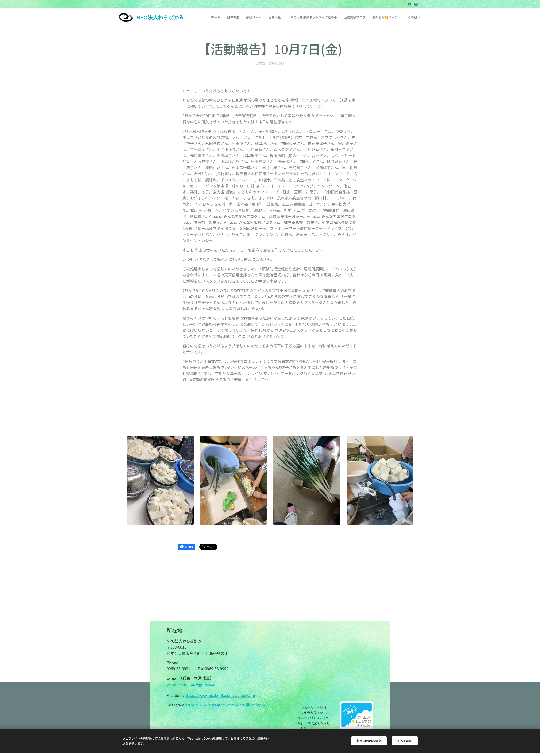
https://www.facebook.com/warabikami (220, 695)
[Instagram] (416, 4)
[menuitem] (217, 17)
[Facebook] (409, 4)
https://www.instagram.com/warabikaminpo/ (225, 704)
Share (189, 546)
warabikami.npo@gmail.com (192, 684)
